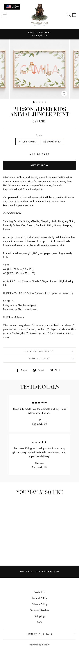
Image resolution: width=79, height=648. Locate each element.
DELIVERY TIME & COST (39, 351)
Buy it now (39, 165)
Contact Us (39, 592)
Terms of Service (39, 610)
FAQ (39, 622)
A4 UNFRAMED (27, 141)
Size (39, 134)
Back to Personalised (42, 571)
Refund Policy (39, 598)
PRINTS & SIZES (39, 358)
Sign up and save (39, 634)
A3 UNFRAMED (52, 141)
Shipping (39, 616)
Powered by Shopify (39, 644)
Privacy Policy (39, 604)
